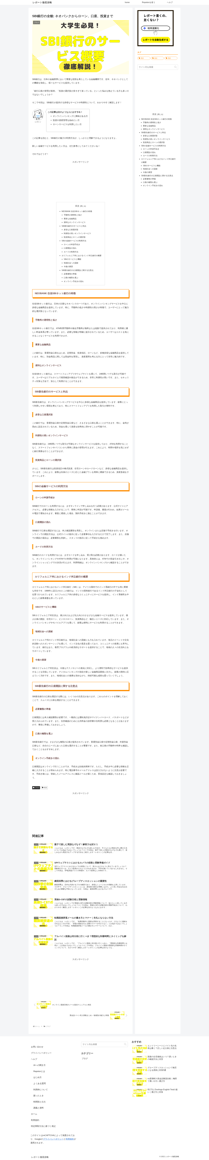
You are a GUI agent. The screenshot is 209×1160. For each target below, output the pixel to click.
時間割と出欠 (39, 1102)
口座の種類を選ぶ (71, 278)
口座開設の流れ (70, 248)
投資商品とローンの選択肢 (75, 237)
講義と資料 (38, 1108)
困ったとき (38, 1096)
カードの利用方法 (71, 252)
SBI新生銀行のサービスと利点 (74, 226)
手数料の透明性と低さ (73, 215)
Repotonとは (39, 1071)
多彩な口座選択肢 (71, 230)
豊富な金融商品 (70, 219)
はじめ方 (37, 1077)
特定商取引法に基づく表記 (43, 1126)
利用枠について (40, 1090)
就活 (45, 787)
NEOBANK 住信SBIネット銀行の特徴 (77, 211)
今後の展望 (68, 266)
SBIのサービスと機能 (72, 259)
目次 (77, 206)
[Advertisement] (80, 181)
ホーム (34, 1114)
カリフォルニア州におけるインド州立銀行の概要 (81, 255)
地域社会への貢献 (71, 263)
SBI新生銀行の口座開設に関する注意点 (77, 270)
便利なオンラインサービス (75, 222)
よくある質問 (39, 1083)
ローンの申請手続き (72, 244)
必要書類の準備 (70, 274)
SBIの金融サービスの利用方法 (74, 241)
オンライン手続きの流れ (74, 281)
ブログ (37, 787)
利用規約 (35, 1120)
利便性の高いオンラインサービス (77, 233)
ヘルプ (34, 1059)
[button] (175, 67)
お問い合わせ (37, 1047)
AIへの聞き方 (39, 1065)
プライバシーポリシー (41, 1053)
